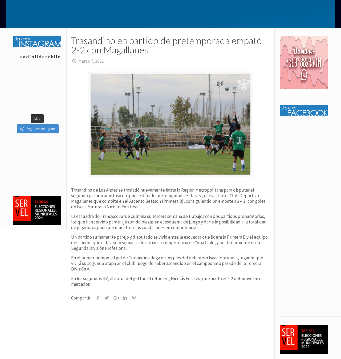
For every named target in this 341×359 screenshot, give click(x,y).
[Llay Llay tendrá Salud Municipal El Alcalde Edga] (49, 89)
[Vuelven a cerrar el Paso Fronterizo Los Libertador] (25, 103)
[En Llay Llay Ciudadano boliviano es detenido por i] (49, 76)
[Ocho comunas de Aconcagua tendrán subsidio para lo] (25, 76)
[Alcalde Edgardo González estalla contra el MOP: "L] (49, 103)
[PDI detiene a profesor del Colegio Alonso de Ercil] (25, 89)
